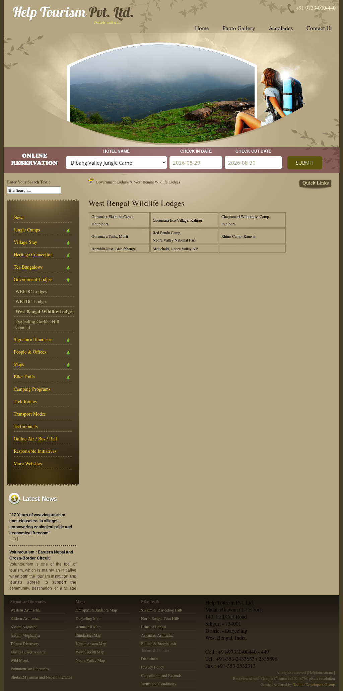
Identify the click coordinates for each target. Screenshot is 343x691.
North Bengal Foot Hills (160, 618)
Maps (19, 364)
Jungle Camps (27, 229)
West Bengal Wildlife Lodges (157, 181)
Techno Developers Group (314, 684)
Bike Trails (24, 376)
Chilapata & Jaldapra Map (96, 610)
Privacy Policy (152, 667)
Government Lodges (33, 279)
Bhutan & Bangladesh (158, 643)
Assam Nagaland (24, 626)
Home (202, 28)
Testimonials (26, 426)
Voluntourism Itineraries (29, 668)
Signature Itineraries (33, 339)
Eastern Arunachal (25, 618)
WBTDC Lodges (31, 301)
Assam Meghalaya (25, 635)
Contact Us (319, 28)
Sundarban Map (88, 635)
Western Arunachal (25, 610)
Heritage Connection (33, 254)
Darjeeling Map (88, 618)
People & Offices (30, 352)
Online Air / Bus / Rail (35, 438)
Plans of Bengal (153, 626)
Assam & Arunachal (157, 635)
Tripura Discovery (24, 643)
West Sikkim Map (90, 651)
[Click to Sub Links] (211, 183)
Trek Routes (25, 401)
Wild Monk (19, 660)
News (19, 217)
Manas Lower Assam (27, 651)
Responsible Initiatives (35, 451)
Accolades (281, 28)
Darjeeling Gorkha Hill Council (37, 324)
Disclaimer (149, 658)
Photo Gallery (238, 28)
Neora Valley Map (90, 660)
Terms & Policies (155, 650)
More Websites (28, 463)
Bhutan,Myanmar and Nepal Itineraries (41, 677)
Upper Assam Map (91, 643)
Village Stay (25, 242)
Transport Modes (30, 414)
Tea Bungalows (28, 267)
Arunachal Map (88, 626)
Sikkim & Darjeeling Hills (162, 610)
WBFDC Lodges (31, 291)
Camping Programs (32, 389)
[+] (15, 539)
